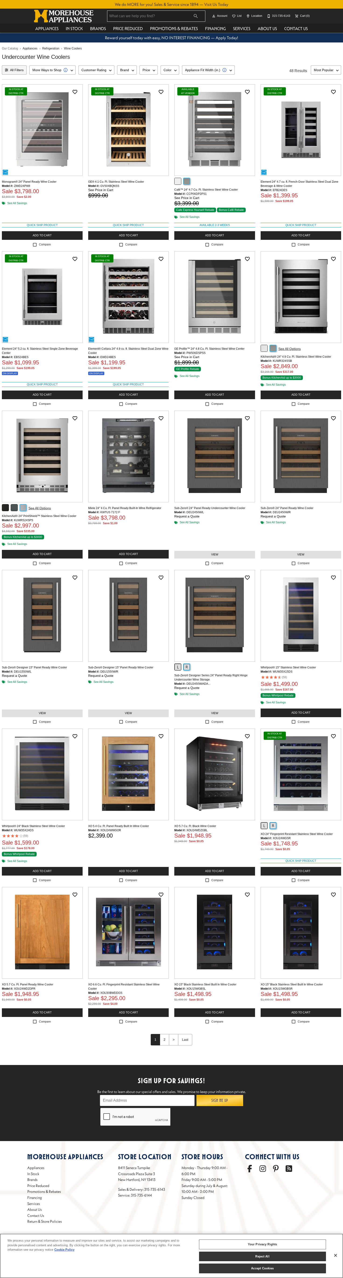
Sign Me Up (219, 1100)
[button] (214, 16)
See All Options (289, 349)
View (214, 554)
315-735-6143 (154, 1189)
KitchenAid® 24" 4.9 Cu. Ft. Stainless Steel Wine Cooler (296, 356)
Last (185, 1039)
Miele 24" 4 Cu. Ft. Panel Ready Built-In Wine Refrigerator (124, 508)
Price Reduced (128, 28)
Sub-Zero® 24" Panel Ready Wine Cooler (287, 508)
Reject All (262, 1256)
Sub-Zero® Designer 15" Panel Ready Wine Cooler (34, 667)
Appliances (47, 28)
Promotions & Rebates (174, 28)
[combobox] (52, 70)
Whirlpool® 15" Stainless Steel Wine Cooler (288, 667)
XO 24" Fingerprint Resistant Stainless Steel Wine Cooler (297, 834)
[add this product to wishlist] (74, 92)
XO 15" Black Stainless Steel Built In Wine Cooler (205, 984)
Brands (98, 28)
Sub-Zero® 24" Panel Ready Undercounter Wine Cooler (209, 508)
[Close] (335, 1255)
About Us (267, 28)
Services (241, 28)
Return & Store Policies (44, 1221)
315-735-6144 (141, 1195)
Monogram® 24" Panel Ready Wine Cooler (29, 181)
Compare (45, 244)
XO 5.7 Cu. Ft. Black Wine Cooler (195, 826)
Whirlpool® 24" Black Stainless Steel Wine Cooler (33, 826)
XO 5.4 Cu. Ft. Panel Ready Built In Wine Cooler (118, 826)
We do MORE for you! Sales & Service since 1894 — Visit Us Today (171, 4)
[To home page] (64, 16)
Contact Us (296, 28)
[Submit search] (195, 16)
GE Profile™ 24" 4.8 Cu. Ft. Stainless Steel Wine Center (209, 348)
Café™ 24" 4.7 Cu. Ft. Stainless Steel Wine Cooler (206, 189)
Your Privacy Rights (262, 1244)
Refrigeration (50, 48)
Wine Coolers (73, 48)
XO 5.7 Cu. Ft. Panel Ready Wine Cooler (27, 984)
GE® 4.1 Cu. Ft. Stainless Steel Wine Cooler (116, 181)
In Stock (74, 28)
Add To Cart (42, 235)
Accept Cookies (262, 1268)
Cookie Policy (64, 1249)
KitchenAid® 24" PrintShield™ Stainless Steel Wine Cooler (39, 516)
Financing (215, 28)
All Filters (17, 70)
